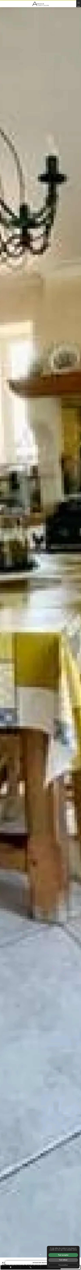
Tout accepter (63, 1255)
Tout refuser (63, 1260)
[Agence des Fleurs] (40, 3)
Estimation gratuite (40, 1263)
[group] (40, 632)
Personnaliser (63, 1265)
